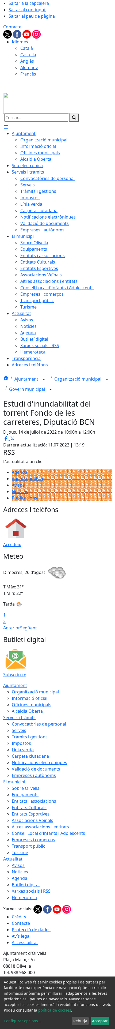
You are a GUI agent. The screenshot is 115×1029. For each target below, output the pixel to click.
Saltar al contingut (27, 10)
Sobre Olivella (26, 788)
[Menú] (6, 127)
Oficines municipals (31, 705)
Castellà (28, 55)
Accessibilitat (25, 942)
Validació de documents (36, 769)
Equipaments (25, 795)
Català (26, 48)
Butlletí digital (26, 885)
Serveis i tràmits (19, 717)
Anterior (11, 628)
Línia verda (23, 750)
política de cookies (54, 1010)
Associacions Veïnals (32, 820)
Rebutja (80, 1020)
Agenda (19, 472)
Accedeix (12, 544)
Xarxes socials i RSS (31, 891)
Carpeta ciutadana (30, 756)
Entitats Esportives (30, 814)
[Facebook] (17, 34)
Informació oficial (29, 698)
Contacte (12, 27)
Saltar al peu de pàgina (32, 16)
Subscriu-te (14, 675)
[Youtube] (27, 34)
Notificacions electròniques (39, 762)
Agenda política (27, 479)
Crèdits (19, 917)
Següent (28, 628)
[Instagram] (36, 34)
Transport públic (28, 846)
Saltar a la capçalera (29, 3)
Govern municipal (27, 389)
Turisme (20, 852)
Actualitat (12, 859)
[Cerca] (74, 118)
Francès (28, 74)
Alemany (29, 67)
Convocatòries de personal (39, 724)
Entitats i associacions (34, 801)
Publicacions (24, 498)
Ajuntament (26, 379)
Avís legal (21, 936)
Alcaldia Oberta (27, 711)
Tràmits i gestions (30, 737)
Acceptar (100, 1020)
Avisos (18, 485)
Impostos (21, 743)
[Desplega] (43, 379)
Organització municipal (78, 379)
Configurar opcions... (22, 1020)
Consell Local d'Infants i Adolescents (48, 833)
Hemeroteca (24, 897)
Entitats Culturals (29, 807)
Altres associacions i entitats (40, 827)
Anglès (27, 61)
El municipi (14, 782)
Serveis (19, 730)
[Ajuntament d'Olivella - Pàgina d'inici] (36, 103)
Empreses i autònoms (34, 775)
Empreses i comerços (33, 840)
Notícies (20, 491)
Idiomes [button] (20, 42)
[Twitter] (8, 34)
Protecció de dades (31, 930)
